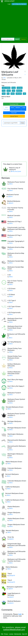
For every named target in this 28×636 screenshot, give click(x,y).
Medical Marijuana (13, 201)
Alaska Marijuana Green (15, 518)
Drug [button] (3, 90)
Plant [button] (3, 93)
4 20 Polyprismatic (14, 312)
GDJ (4, 77)
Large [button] (23, 107)
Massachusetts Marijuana (16, 440)
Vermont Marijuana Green (14, 493)
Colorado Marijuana (14, 468)
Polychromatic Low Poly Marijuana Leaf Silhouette (16, 228)
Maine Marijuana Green (14, 462)
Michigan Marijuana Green (16, 428)
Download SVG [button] (14, 104)
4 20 (9, 275)
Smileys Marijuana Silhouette (13, 365)
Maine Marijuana (11, 567)
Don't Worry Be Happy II (15, 386)
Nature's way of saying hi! (14, 168)
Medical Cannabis (13, 215)
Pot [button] (8, 93)
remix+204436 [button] (6, 87)
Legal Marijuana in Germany (13, 594)
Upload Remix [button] (14, 116)
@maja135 (12, 575)
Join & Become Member (19, 4)
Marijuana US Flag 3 (14, 235)
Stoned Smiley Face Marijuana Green (14, 357)
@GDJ (11, 184)
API (26, 634)
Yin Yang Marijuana (14, 342)
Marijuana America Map (15, 247)
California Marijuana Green (14, 500)
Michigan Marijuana (14, 421)
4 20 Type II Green (13, 306)
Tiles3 (9, 580)
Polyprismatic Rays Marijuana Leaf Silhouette (16, 544)
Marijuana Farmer (12, 194)
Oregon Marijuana (13, 512)
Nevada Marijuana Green (14, 407)
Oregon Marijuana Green (16, 524)
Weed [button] (12, 93)
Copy (22, 123)
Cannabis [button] (19, 87)
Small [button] (12, 107)
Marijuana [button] (19, 90)
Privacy (6, 634)
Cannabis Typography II (15, 241)
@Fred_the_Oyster (16, 171)
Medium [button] (18, 107)
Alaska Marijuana (13, 506)
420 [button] (24, 93)
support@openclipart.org (14, 629)
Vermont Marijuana (12, 474)
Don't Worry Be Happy (15, 379)
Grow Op (10, 537)
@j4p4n (10, 196)
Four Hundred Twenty (15, 188)
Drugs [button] (13, 87)
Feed (23, 634)
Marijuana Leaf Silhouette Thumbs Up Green (16, 560)
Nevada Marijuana (12, 530)
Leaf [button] (13, 90)
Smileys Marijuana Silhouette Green (13, 372)
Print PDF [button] (14, 113)
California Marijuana (12, 487)
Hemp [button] (8, 90)
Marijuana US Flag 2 (14, 221)
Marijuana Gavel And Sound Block (14, 319)
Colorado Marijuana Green (16, 481)
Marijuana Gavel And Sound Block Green (14, 327)
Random (23, 39)
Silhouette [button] (18, 93)
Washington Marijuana (15, 434)
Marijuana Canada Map (15, 261)
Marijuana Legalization (15, 587)
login (20, 614)
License (11, 634)
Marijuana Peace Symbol (16, 182)
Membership (17, 634)
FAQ (2, 634)
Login (9, 4)
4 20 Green (11, 288)
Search (17, 39)
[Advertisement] (14, 22)
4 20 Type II (11, 300)
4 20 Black (11, 294)
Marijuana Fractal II (14, 393)
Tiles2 (9, 573)
